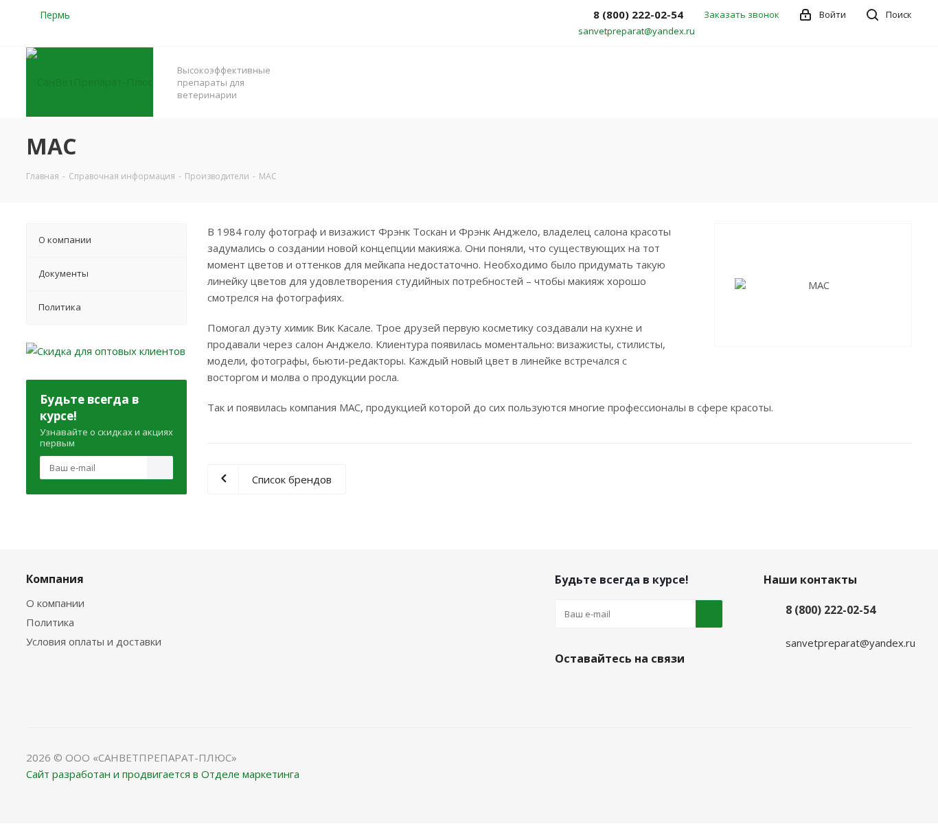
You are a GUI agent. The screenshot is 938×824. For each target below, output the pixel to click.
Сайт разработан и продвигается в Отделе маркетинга (162, 774)
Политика (50, 622)
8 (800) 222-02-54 (831, 609)
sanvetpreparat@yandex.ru (636, 31)
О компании (55, 603)
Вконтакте (568, 691)
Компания (55, 578)
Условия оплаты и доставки (93, 641)
